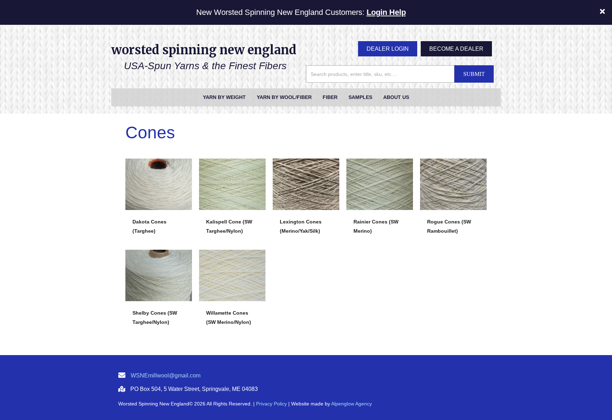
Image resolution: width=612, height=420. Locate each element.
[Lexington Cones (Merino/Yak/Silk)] (306, 191)
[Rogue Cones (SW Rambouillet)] (453, 191)
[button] (603, 12)
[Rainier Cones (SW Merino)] (379, 191)
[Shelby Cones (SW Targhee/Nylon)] (158, 283)
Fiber (330, 97)
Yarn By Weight (224, 97)
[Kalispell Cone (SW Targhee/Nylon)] (232, 191)
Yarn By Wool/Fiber (284, 97)
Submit (474, 74)
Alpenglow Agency (351, 404)
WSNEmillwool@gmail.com (165, 375)
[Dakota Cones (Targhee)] (158, 191)
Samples (360, 97)
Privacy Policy (271, 404)
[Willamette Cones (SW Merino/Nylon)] (232, 283)
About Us (396, 97)
